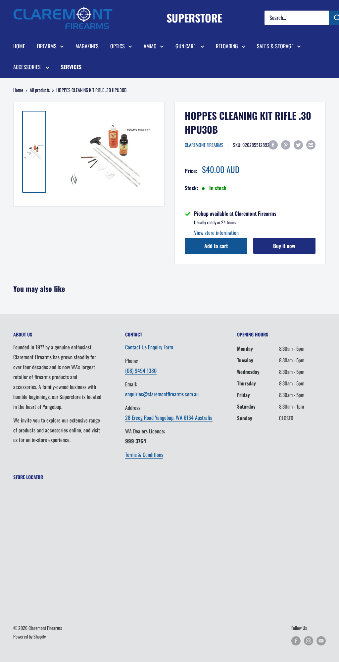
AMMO (150, 46)
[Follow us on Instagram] (308, 640)
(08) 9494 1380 (141, 371)
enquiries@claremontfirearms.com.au (162, 394)
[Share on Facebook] (273, 144)
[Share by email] (310, 144)
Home (18, 89)
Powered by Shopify (29, 636)
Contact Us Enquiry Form (149, 347)
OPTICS (117, 46)
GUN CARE (186, 46)
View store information (216, 233)
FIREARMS (47, 46)
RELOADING (227, 46)
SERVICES (71, 67)
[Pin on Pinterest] (285, 144)
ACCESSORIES (27, 67)
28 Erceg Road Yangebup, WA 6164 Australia (169, 417)
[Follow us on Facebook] (296, 640)
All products (40, 89)
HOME (19, 46)
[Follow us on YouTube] (321, 640)
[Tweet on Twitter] (298, 144)
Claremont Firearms (204, 144)
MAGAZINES (87, 46)
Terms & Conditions (144, 455)
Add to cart (216, 246)
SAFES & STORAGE (275, 46)
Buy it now (284, 246)
